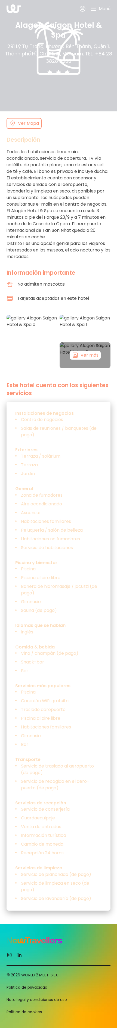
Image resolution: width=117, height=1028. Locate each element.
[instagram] (9, 954)
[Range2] (58, 72)
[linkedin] (19, 954)
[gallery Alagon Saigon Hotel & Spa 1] (85, 327)
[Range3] (67, 72)
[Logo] (14, 8)
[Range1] (50, 72)
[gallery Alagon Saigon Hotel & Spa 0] (32, 341)
